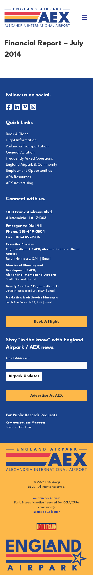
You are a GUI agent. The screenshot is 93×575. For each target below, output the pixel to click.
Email (46, 258)
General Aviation (20, 152)
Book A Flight (17, 134)
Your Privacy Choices (46, 498)
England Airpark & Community (31, 165)
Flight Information (21, 140)
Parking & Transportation (27, 146)
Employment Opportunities (29, 171)
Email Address (18, 358)
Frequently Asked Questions (29, 159)
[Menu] (84, 17)
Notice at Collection (46, 511)
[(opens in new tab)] (46, 554)
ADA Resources (18, 177)
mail (33, 279)
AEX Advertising (19, 183)
